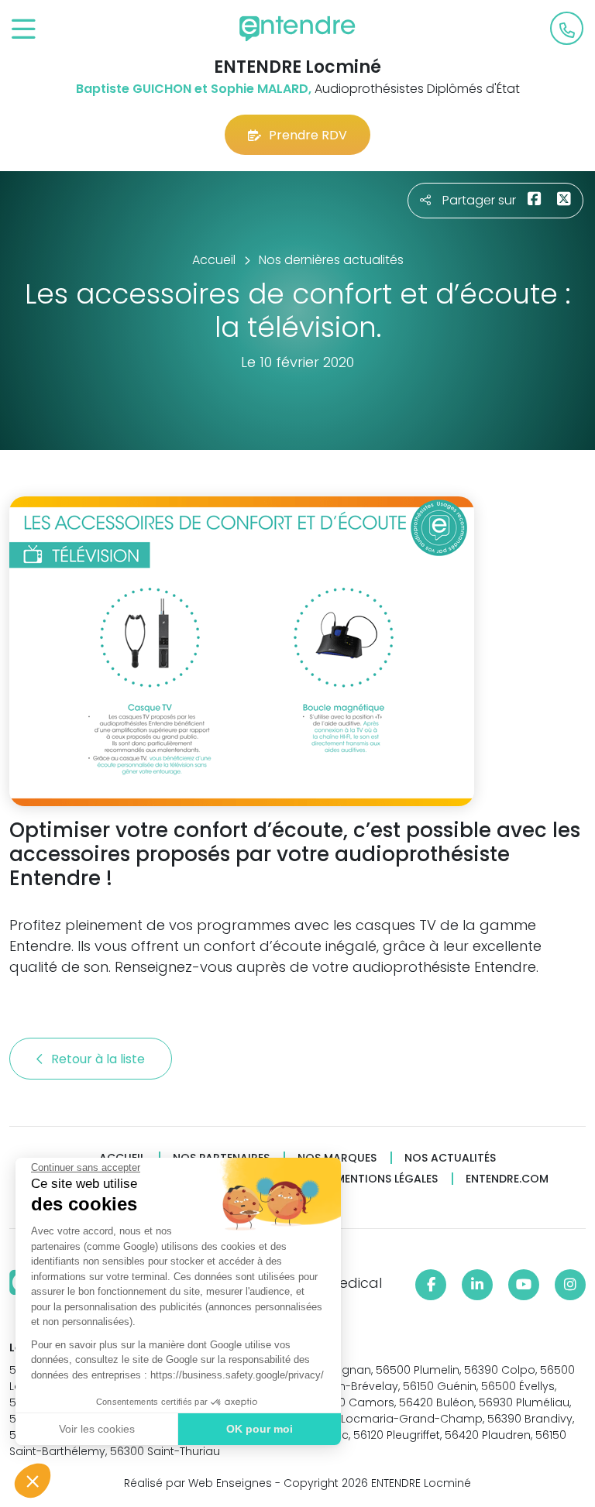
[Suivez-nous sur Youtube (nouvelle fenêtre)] (523, 1284)
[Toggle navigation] (24, 29)
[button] (32, 1480)
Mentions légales (386, 1179)
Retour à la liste (99, 1059)
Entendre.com (507, 1179)
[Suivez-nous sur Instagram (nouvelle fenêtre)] (570, 1284)
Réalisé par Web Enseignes (198, 1483)
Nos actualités (450, 1158)
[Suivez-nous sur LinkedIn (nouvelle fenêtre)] (477, 1284)
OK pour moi (259, 1429)
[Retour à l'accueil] (297, 28)
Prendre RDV (308, 135)
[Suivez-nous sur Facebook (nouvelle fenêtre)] (430, 1284)
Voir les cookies (97, 1429)
